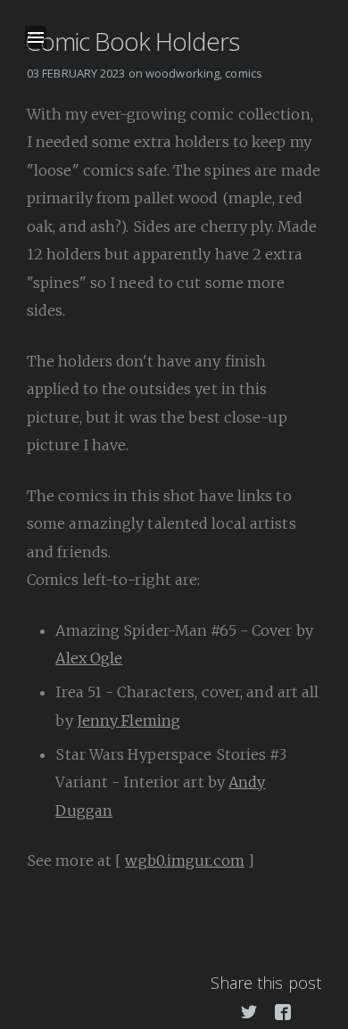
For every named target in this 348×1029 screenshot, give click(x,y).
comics (243, 73)
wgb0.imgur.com (184, 860)
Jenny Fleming (128, 720)
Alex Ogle (88, 658)
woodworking (182, 73)
